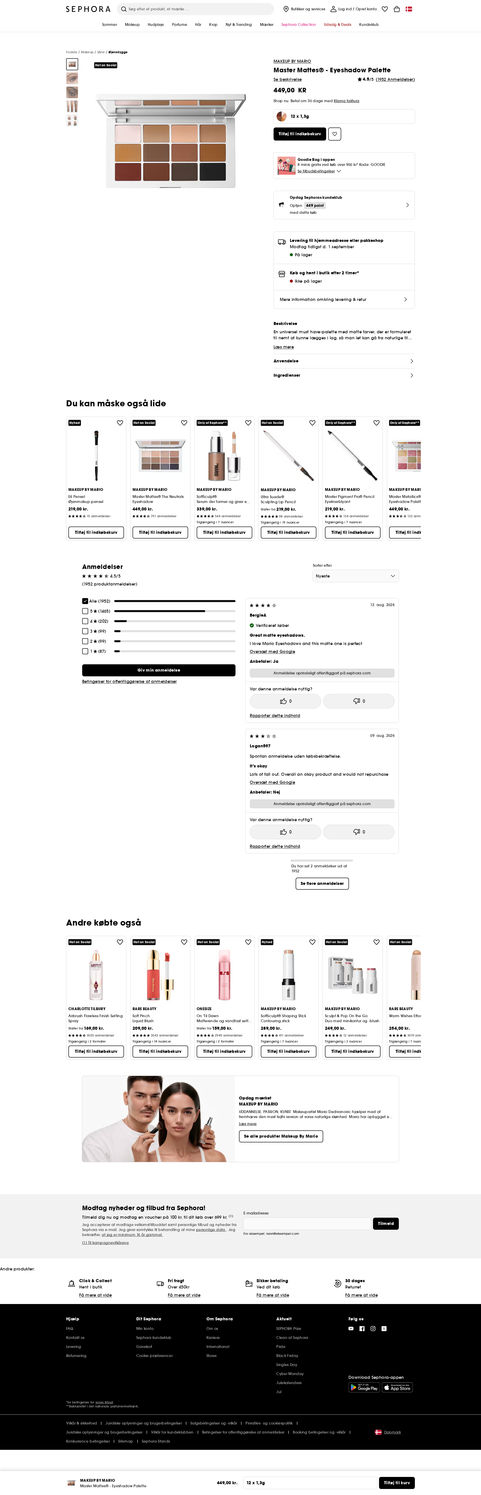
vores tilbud (104, 1402)
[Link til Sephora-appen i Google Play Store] (364, 1387)
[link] (158, 670)
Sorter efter (322, 565)
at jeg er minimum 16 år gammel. (132, 1234)
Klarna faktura (346, 101)
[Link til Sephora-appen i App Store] (397, 1387)
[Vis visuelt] (72, 64)
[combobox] (356, 576)
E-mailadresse (256, 1213)
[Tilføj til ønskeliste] (120, 423)
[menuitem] (303, 9)
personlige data (211, 1229)
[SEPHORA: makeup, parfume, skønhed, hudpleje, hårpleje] (88, 9)
